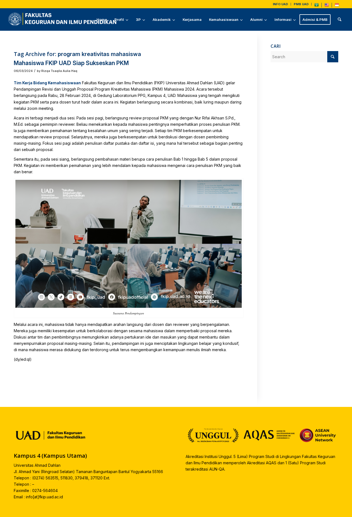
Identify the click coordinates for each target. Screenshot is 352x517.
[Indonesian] (337, 6)
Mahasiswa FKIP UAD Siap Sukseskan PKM (71, 63)
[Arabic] (316, 6)
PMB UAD (301, 4)
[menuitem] (280, 4)
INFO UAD (280, 4)
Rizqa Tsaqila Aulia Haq (59, 71)
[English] (326, 6)
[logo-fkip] (63, 19)
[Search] (339, 19)
